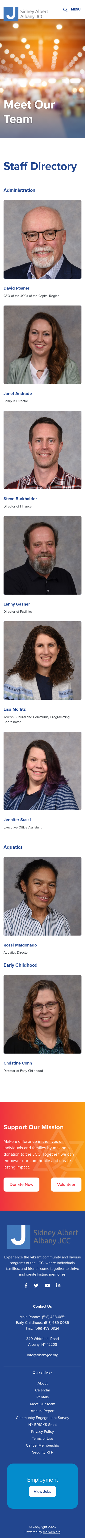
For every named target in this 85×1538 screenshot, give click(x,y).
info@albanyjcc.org (42, 1355)
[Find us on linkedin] (58, 1285)
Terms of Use (42, 1438)
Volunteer (66, 1184)
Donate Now (21, 1184)
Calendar (42, 1390)
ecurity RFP (43, 1452)
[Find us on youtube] (47, 1285)
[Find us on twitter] (36, 1285)
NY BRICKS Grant (42, 1424)
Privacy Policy (42, 1431)
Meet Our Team (42, 1404)
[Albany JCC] (26, 9)
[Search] (65, 9)
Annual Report (43, 1411)
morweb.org (51, 1531)
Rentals (42, 1397)
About (43, 1383)
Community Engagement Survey (42, 1417)
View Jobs (42, 1491)
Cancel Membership (42, 1445)
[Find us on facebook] (26, 1285)
